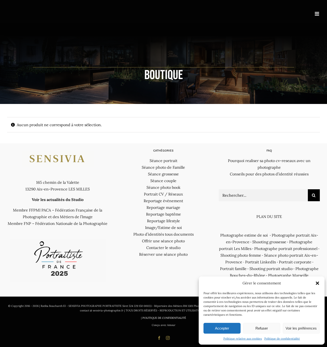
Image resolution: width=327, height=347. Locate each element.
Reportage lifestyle (163, 220)
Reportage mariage (163, 207)
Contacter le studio (163, 247)
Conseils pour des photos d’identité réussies (269, 174)
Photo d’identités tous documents (163, 234)
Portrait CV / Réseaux (163, 194)
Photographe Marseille (288, 275)
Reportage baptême (163, 214)
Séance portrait (163, 160)
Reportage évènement (163, 200)
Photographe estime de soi (244, 235)
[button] (317, 283)
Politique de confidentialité (282, 338)
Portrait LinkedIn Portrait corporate (278, 262)
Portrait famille (233, 268)
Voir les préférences (301, 328)
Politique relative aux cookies (242, 338)
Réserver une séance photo (163, 254)
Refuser (261, 328)
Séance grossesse (163, 174)
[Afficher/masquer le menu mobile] (317, 13)
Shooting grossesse (269, 241)
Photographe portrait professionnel (285, 248)
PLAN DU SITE (269, 216)
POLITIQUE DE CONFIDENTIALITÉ (164, 318)
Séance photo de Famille (163, 167)
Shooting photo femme (240, 255)
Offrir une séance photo (163, 241)
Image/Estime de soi (163, 227)
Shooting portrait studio (271, 268)
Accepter (222, 328)
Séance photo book (163, 187)
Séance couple (163, 180)
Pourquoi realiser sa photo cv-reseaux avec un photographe (269, 164)
